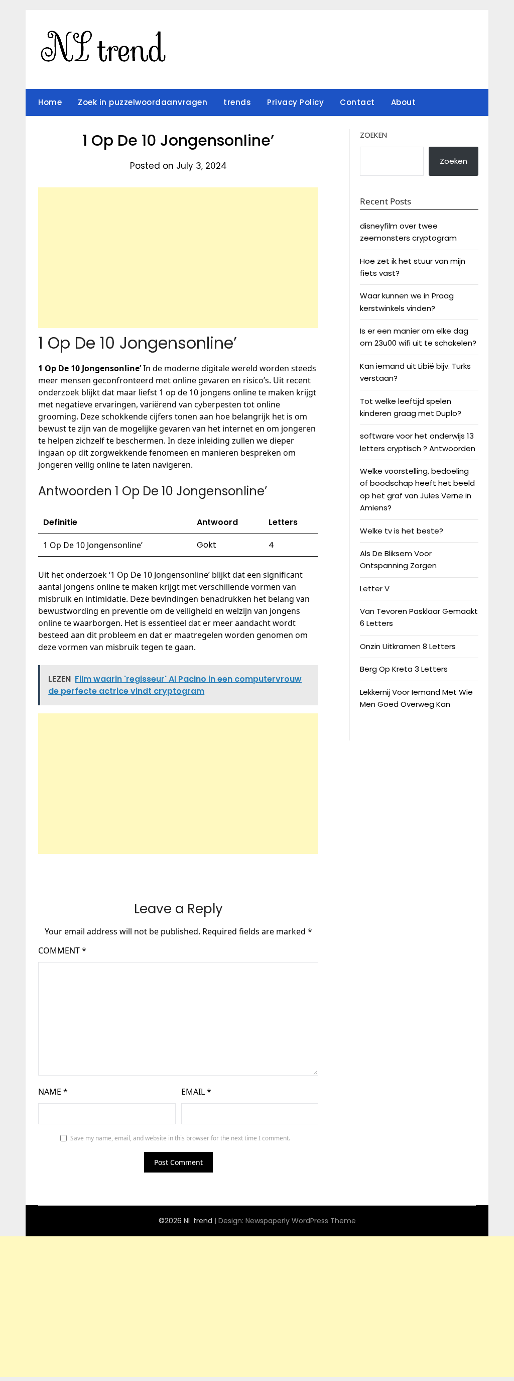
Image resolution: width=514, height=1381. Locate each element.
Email (196, 1091)
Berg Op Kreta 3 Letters (404, 669)
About (403, 102)
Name (53, 1091)
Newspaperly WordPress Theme (300, 1221)
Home (50, 102)
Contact (357, 102)
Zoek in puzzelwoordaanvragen (142, 102)
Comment (62, 950)
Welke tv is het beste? (401, 530)
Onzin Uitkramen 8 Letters (408, 646)
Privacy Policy (295, 102)
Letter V (375, 588)
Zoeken (373, 135)
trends (237, 102)
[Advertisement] (178, 257)
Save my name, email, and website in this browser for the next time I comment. (180, 1138)
